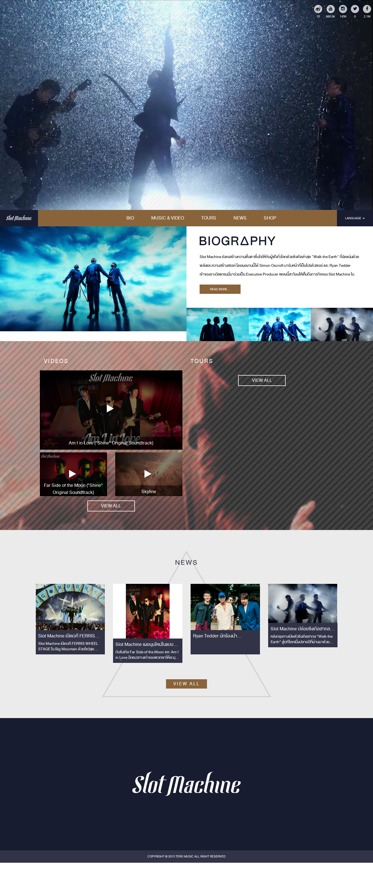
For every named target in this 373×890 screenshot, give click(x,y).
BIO (130, 218)
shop (270, 218)
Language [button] (353, 218)
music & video (167, 218)
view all (111, 506)
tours (208, 218)
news (240, 218)
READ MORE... (220, 289)
